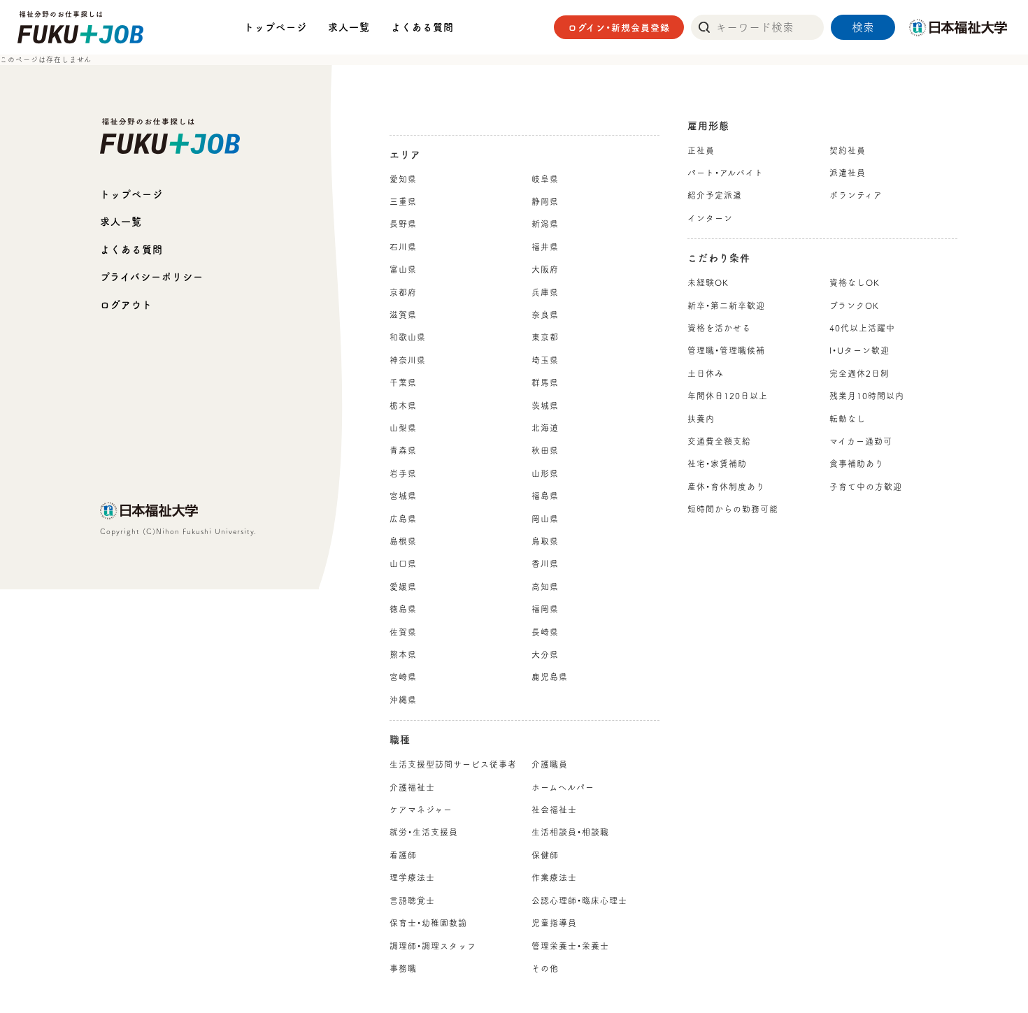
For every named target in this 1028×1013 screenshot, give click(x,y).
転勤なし (847, 419)
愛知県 (403, 179)
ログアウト (126, 305)
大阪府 (545, 269)
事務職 (403, 968)
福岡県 (545, 609)
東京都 (545, 337)
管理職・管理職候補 (726, 350)
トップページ (275, 27)
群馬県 (545, 382)
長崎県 (545, 632)
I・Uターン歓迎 (859, 350)
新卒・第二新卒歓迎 (726, 305)
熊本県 (403, 654)
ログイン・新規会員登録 (619, 27)
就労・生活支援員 (424, 832)
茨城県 (545, 405)
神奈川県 (408, 360)
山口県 (403, 563)
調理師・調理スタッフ (433, 946)
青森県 (403, 450)
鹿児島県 (549, 677)
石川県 (403, 247)
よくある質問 (422, 27)
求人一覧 (349, 27)
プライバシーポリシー (152, 277)
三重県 (403, 201)
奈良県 (545, 314)
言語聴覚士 (412, 900)
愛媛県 (403, 586)
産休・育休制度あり (726, 486)
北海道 (545, 428)
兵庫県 (545, 292)
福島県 (545, 495)
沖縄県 (403, 700)
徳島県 (403, 609)
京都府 (403, 292)
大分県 (545, 654)
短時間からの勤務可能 (732, 509)
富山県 (403, 269)
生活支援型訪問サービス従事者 (453, 764)
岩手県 (403, 473)
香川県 (545, 563)
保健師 (545, 855)
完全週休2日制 (859, 373)
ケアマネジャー (421, 809)
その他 (545, 968)
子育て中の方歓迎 (865, 486)
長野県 (403, 224)
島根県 (403, 541)
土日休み (705, 373)
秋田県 (545, 450)
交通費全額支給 (719, 441)
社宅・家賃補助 (717, 463)
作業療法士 (554, 877)
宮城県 (403, 495)
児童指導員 (554, 923)
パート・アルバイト (725, 172)
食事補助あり (856, 463)
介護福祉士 (412, 787)
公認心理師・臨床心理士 (579, 900)
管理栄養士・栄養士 (570, 946)
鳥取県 (545, 541)
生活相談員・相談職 (570, 832)
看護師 (403, 855)
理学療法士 (412, 877)
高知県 (545, 586)
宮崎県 (403, 677)
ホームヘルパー (562, 787)
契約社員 (847, 150)
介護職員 (549, 764)
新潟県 (545, 224)
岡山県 (545, 519)
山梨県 (403, 428)
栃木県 (403, 405)
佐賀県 (403, 632)
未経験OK (708, 282)
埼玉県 (545, 360)
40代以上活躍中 (862, 328)
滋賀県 (403, 314)
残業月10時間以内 (866, 395)
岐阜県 (545, 179)
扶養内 (701, 419)
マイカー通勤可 (860, 441)
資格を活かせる (719, 328)
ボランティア (856, 195)
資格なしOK (854, 282)
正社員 (701, 150)
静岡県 (545, 201)
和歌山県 (408, 337)
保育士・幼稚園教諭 (428, 923)
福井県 (545, 247)
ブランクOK (854, 305)
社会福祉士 (554, 809)
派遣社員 (847, 172)
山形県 (545, 473)
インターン (710, 218)
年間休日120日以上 (727, 395)
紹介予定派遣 (714, 195)
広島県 (403, 519)
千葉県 (403, 382)
